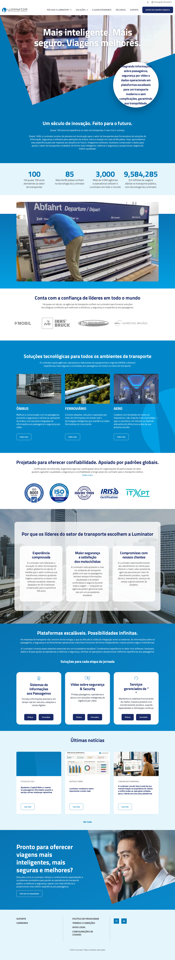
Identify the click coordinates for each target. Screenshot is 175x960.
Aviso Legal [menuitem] (79, 927)
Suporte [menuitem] (21, 918)
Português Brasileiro (163, 2)
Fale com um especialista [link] (29, 893)
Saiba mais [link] (24, 436)
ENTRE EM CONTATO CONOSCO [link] (158, 9)
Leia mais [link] (38, 782)
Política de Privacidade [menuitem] (85, 918)
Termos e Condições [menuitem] (83, 923)
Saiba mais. (87, 475)
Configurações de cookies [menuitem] (82, 933)
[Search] (148, 2)
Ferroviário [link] (46, 717)
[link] (14, 9)
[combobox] (161, 2)
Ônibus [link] (30, 717)
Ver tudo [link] (87, 821)
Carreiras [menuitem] (22, 923)
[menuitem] (35, 916)
